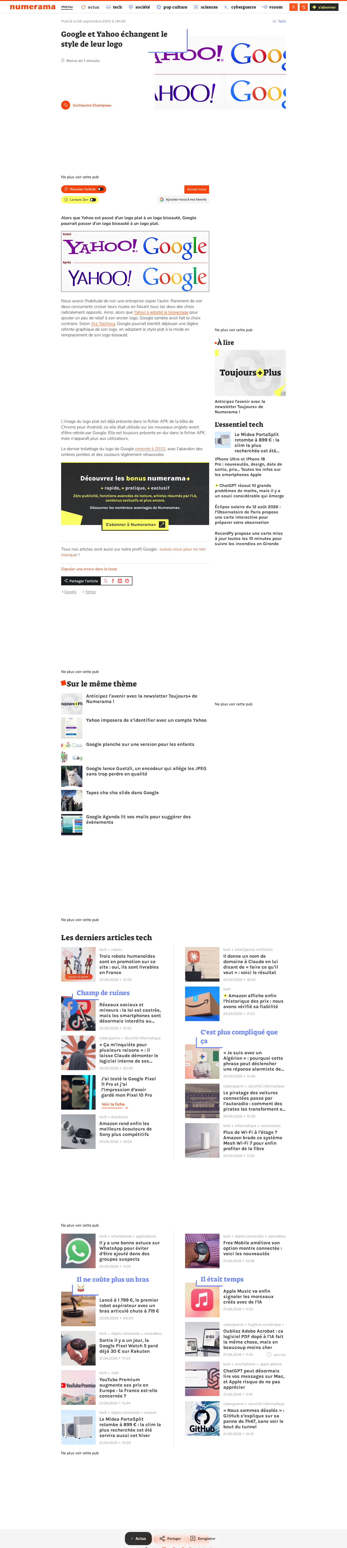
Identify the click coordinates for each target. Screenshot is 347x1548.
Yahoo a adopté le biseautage (161, 312)
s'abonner (327, 7)
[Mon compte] (293, 7)
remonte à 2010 (150, 449)
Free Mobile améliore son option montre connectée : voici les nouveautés (252, 1248)
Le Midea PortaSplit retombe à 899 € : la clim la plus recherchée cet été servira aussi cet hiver (260, 443)
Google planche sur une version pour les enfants (140, 744)
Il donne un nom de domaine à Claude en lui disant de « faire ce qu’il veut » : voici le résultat (250, 964)
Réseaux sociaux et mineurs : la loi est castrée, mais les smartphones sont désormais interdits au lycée (130, 1013)
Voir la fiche (113, 1104)
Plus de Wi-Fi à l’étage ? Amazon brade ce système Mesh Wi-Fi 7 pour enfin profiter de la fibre (252, 1140)
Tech (282, 21)
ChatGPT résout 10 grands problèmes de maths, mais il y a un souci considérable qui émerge (249, 490)
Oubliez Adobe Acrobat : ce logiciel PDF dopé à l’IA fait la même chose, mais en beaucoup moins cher (253, 1339)
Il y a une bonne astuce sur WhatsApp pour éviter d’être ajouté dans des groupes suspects (129, 1251)
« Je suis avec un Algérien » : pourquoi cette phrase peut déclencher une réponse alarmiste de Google (253, 1061)
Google (70, 591)
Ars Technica (103, 323)
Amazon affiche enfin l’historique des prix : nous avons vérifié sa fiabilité (253, 1001)
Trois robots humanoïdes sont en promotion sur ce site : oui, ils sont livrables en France (129, 964)
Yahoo (90, 591)
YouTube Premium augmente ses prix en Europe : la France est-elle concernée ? (128, 1388)
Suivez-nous (196, 189)
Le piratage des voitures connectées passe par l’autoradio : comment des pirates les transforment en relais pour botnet (254, 1101)
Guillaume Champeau (92, 105)
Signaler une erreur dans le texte (89, 569)
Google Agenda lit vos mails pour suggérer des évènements (138, 819)
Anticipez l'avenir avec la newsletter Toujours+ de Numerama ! (141, 698)
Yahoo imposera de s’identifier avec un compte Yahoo (146, 720)
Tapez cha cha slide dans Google (122, 792)
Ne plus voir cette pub (80, 177)
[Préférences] (304, 7)
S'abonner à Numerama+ (131, 524)
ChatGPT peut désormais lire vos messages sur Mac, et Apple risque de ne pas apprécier (253, 1379)
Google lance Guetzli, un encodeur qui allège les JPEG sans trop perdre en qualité (146, 771)
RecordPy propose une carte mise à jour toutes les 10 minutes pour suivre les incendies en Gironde (249, 538)
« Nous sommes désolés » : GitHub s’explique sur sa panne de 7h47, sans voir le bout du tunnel (253, 1418)
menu (67, 6)
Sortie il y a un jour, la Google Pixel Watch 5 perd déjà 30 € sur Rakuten (128, 1346)
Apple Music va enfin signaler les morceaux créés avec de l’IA (248, 1296)
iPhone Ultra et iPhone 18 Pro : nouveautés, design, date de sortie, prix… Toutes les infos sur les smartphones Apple (248, 466)
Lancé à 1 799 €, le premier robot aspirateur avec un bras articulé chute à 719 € (129, 1305)
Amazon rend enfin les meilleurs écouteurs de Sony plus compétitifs (125, 1129)
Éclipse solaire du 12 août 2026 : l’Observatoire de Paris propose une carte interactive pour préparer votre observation (248, 514)
